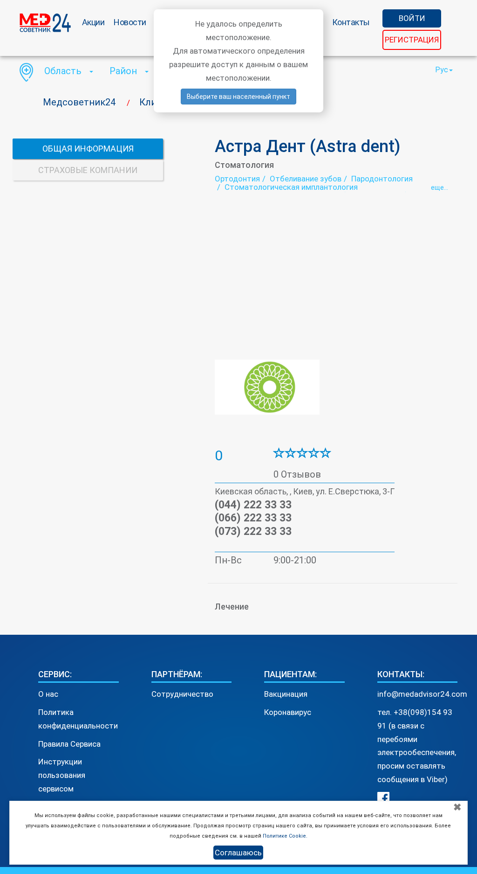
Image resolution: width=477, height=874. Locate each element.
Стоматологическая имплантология (291, 187)
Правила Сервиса (69, 744)
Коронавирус (287, 712)
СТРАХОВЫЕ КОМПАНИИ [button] (87, 170)
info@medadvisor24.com (422, 694)
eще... (439, 187)
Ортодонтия (237, 178)
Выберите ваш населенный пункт (238, 96)
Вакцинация (285, 694)
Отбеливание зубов (305, 178)
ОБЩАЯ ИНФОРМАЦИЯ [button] (88, 148)
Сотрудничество (182, 694)
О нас (48, 694)
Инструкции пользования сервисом (61, 775)
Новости (130, 22)
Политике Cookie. (285, 836)
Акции (93, 22)
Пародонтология (382, 178)
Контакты (351, 22)
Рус (441, 69)
